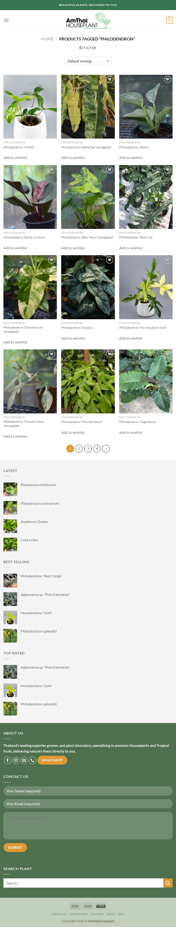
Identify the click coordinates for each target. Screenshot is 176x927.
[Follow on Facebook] (7, 760)
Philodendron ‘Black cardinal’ (24, 237)
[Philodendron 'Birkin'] (146, 107)
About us (59, 914)
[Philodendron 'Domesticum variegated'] (30, 287)
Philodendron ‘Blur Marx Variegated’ (87, 237)
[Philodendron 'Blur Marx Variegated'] (88, 197)
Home (47, 38)
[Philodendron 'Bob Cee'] (146, 197)
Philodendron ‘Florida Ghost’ (81, 422)
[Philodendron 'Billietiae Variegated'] (88, 107)
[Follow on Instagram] (16, 760)
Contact (97, 914)
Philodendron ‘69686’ (18, 147)
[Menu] (6, 20)
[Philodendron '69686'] (30, 107)
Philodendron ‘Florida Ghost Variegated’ (23, 424)
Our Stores (79, 914)
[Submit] (168, 883)
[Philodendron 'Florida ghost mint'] (146, 287)
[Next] (106, 449)
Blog (111, 914)
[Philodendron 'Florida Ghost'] (88, 381)
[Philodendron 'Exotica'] (88, 287)
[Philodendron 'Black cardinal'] (30, 197)
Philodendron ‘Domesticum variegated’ (23, 329)
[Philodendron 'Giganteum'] (146, 381)
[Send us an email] (24, 760)
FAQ (121, 914)
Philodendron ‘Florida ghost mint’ (143, 328)
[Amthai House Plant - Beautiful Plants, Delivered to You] (88, 20)
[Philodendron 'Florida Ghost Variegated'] (30, 381)
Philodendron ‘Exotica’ (77, 328)
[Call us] (32, 760)
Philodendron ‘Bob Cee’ (136, 237)
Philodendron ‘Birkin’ (134, 147)
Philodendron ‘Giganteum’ (137, 422)
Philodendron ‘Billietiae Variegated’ (86, 147)
